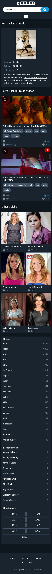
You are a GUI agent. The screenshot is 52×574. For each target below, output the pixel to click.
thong (25, 429)
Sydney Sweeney (25, 457)
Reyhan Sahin (25, 489)
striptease (25, 424)
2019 (14, 525)
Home (12, 558)
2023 (14, 514)
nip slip (25, 413)
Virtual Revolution (16, 80)
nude (25, 343)
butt (25, 359)
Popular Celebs (12, 448)
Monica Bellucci (25, 452)
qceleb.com (23, 570)
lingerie (25, 375)
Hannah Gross (25, 500)
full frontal (25, 370)
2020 (37, 520)
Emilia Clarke (25, 473)
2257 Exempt (26, 563)
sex (25, 354)
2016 (37, 531)
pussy (25, 381)
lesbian (25, 397)
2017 (14, 531)
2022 (37, 514)
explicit (25, 418)
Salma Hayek (25, 468)
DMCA (38, 558)
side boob (25, 391)
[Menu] (26, 16)
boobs (25, 349)
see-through (25, 408)
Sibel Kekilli (25, 484)
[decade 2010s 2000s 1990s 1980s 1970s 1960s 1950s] (26, 537)
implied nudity (25, 440)
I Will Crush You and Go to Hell (19, 185)
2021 (14, 520)
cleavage (25, 386)
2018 (37, 525)
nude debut (25, 434)
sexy (25, 365)
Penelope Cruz (25, 479)
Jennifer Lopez (25, 463)
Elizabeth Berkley (25, 495)
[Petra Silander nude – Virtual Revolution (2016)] (26, 110)
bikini (25, 402)
